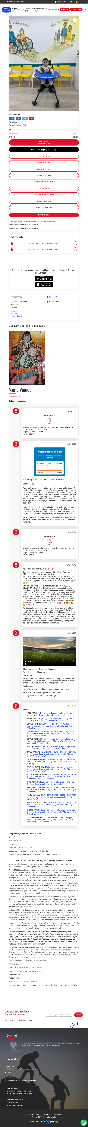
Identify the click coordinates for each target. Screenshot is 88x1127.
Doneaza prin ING (44, 188)
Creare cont (60, 2)
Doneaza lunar (44, 142)
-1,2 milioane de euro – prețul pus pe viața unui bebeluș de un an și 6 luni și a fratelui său (50, 783)
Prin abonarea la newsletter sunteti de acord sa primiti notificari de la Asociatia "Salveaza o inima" (23, 1019)
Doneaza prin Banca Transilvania (44, 182)
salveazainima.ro (36, 1115)
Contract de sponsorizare (44, 208)
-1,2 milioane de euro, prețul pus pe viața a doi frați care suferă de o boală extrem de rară (51, 747)
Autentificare (76, 9)
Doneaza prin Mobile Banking (44, 195)
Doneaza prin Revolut (44, 163)
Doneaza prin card (44, 156)
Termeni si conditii (49, 1117)
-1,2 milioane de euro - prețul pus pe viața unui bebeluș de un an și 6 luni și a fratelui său (50, 714)
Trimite (78, 1015)
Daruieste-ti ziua (44, 215)
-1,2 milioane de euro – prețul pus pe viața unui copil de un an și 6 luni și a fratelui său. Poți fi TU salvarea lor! (50, 726)
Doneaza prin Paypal (44, 169)
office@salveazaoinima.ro (14, 1078)
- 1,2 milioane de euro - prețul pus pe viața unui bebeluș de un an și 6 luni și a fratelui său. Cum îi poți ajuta (51, 761)
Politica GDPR (37, 1117)
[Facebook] (71, 2)
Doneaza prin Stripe (44, 175)
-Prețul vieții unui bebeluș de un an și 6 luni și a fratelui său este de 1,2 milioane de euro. (51, 719)
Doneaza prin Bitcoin (44, 201)
